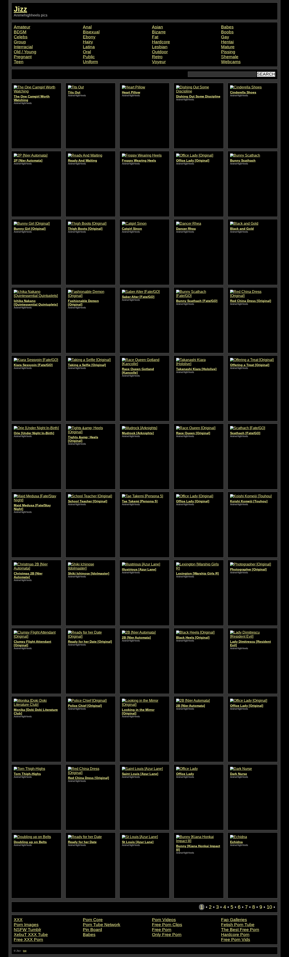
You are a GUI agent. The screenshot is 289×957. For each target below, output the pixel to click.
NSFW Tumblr (27, 929)
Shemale (229, 56)
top (24, 950)
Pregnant (23, 56)
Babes (227, 27)
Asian (157, 27)
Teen (18, 61)
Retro (157, 56)
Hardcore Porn (235, 934)
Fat (155, 37)
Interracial (23, 46)
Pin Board (92, 929)
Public (89, 56)
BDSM (20, 32)
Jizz (20, 9)
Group (20, 41)
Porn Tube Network (101, 924)
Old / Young (25, 51)
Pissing (228, 51)
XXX (18, 919)
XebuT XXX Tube (31, 934)
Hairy (88, 41)
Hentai (227, 41)
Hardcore (161, 41)
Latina (89, 46)
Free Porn (161, 929)
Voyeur (159, 61)
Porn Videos (164, 919)
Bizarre (159, 32)
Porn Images (26, 924)
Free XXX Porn (28, 939)
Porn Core (93, 919)
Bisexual (91, 32)
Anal (87, 27)
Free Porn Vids (235, 939)
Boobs (227, 32)
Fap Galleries (234, 919)
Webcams (231, 61)
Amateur (22, 27)
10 (269, 907)
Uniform (90, 61)
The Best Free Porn (240, 929)
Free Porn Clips (167, 924)
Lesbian (160, 46)
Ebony (89, 37)
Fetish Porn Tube (237, 924)
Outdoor (160, 51)
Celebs (21, 37)
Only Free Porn (167, 934)
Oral (87, 51)
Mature (228, 46)
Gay (225, 37)
